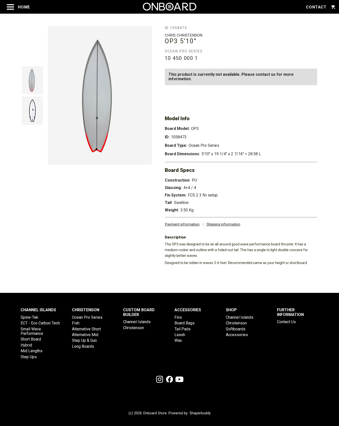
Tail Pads (182, 329)
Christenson (133, 327)
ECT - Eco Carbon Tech (40, 323)
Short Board (31, 339)
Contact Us (286, 321)
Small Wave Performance (32, 331)
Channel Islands (137, 321)
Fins (178, 317)
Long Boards (83, 346)
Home (24, 7)
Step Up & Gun (84, 340)
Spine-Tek (29, 317)
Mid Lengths (31, 351)
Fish (75, 323)
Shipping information (223, 224)
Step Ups (29, 356)
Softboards (235, 329)
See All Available (279, 97)
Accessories (237, 334)
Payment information (182, 224)
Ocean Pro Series (87, 317)
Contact (316, 7)
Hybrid (26, 345)
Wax (178, 340)
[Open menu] (10, 7)
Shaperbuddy (200, 413)
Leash (179, 334)
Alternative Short (86, 329)
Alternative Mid (85, 334)
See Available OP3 (202, 97)
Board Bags (184, 323)
